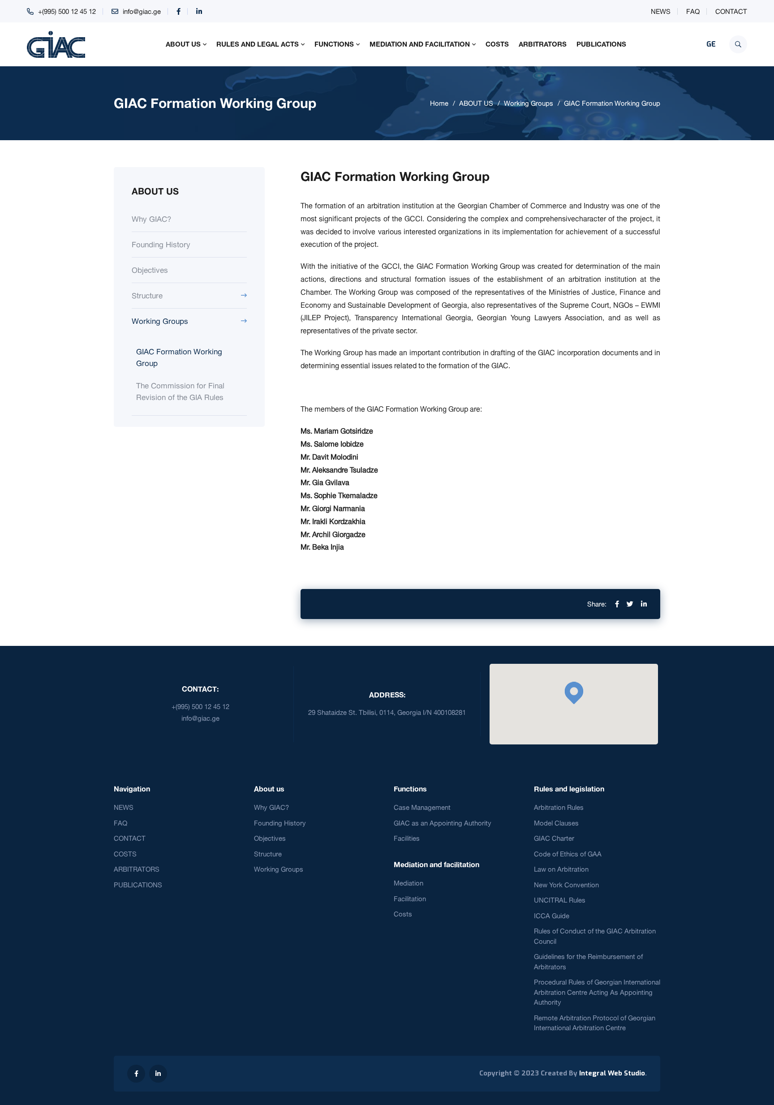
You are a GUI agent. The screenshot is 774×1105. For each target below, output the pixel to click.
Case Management (422, 807)
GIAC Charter (554, 838)
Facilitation (410, 898)
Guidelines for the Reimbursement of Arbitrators (588, 961)
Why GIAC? (151, 219)
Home (439, 103)
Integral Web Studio (612, 1073)
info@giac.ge (142, 11)
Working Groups (528, 103)
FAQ (693, 11)
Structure (147, 295)
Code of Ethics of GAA (568, 854)
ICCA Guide (551, 916)
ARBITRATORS (543, 44)
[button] (574, 693)
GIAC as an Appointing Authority (442, 823)
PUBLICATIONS (601, 44)
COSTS (497, 44)
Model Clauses (556, 823)
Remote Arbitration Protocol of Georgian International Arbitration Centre (594, 1023)
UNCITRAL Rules (559, 900)
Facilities (407, 838)
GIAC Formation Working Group (612, 103)
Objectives (150, 270)
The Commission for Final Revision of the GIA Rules (180, 391)
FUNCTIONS (334, 44)
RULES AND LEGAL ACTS (257, 44)
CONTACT (731, 11)
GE (711, 44)
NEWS (661, 11)
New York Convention (566, 885)
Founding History (161, 244)
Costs (403, 914)
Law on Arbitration (561, 869)
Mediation (408, 883)
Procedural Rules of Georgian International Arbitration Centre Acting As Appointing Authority (597, 992)
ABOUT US (183, 44)
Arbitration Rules (559, 807)
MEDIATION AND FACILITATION (420, 44)
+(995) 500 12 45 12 (67, 11)
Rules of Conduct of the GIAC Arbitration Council (595, 936)
